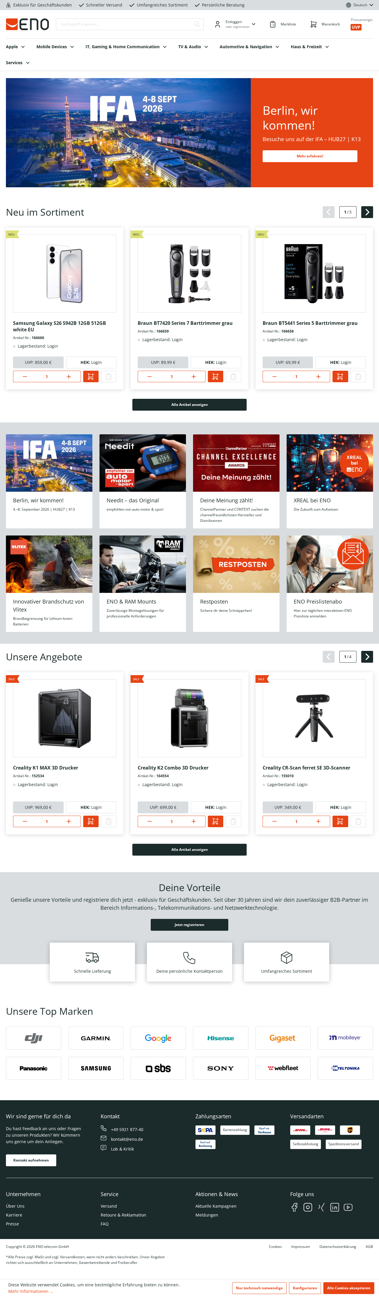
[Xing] (321, 1208)
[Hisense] (220, 1038)
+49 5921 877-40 (127, 1129)
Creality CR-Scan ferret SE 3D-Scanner (306, 767)
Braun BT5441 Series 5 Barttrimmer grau (310, 323)
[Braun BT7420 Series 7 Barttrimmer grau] (189, 274)
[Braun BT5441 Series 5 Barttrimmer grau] (314, 274)
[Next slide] (367, 212)
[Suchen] (197, 24)
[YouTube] (348, 1208)
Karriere (14, 1215)
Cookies (275, 1246)
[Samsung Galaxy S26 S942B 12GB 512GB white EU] (64, 274)
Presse (12, 1224)
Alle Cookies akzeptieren (348, 1287)
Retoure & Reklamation (123, 1215)
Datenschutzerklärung (337, 1246)
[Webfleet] (283, 1068)
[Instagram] (307, 1208)
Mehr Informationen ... (30, 1291)
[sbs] (158, 1068)
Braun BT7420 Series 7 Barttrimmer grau (185, 323)
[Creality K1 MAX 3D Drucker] (64, 718)
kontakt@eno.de (127, 1139)
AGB (369, 1246)
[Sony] (220, 1068)
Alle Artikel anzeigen (189, 404)
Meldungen (206, 1215)
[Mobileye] (345, 1038)
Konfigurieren (305, 1287)
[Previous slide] (329, 212)
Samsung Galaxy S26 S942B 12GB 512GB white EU (59, 326)
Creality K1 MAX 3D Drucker (45, 767)
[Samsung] (96, 1068)
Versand (109, 1206)
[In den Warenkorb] (91, 376)
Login (96, 362)
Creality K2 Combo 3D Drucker (173, 767)
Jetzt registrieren (189, 924)
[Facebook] (294, 1208)
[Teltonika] (345, 1068)
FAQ (105, 1224)
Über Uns (15, 1206)
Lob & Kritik (122, 1149)
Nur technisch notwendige (259, 1287)
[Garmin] (96, 1038)
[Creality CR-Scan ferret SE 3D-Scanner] (314, 718)
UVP (356, 27)
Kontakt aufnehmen (31, 1160)
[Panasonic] (33, 1068)
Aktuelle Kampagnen (216, 1206)
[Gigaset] (283, 1038)
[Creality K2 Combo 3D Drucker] (189, 718)
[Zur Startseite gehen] (27, 24)
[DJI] (33, 1038)
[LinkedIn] (334, 1208)
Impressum (300, 1246)
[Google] (158, 1038)
